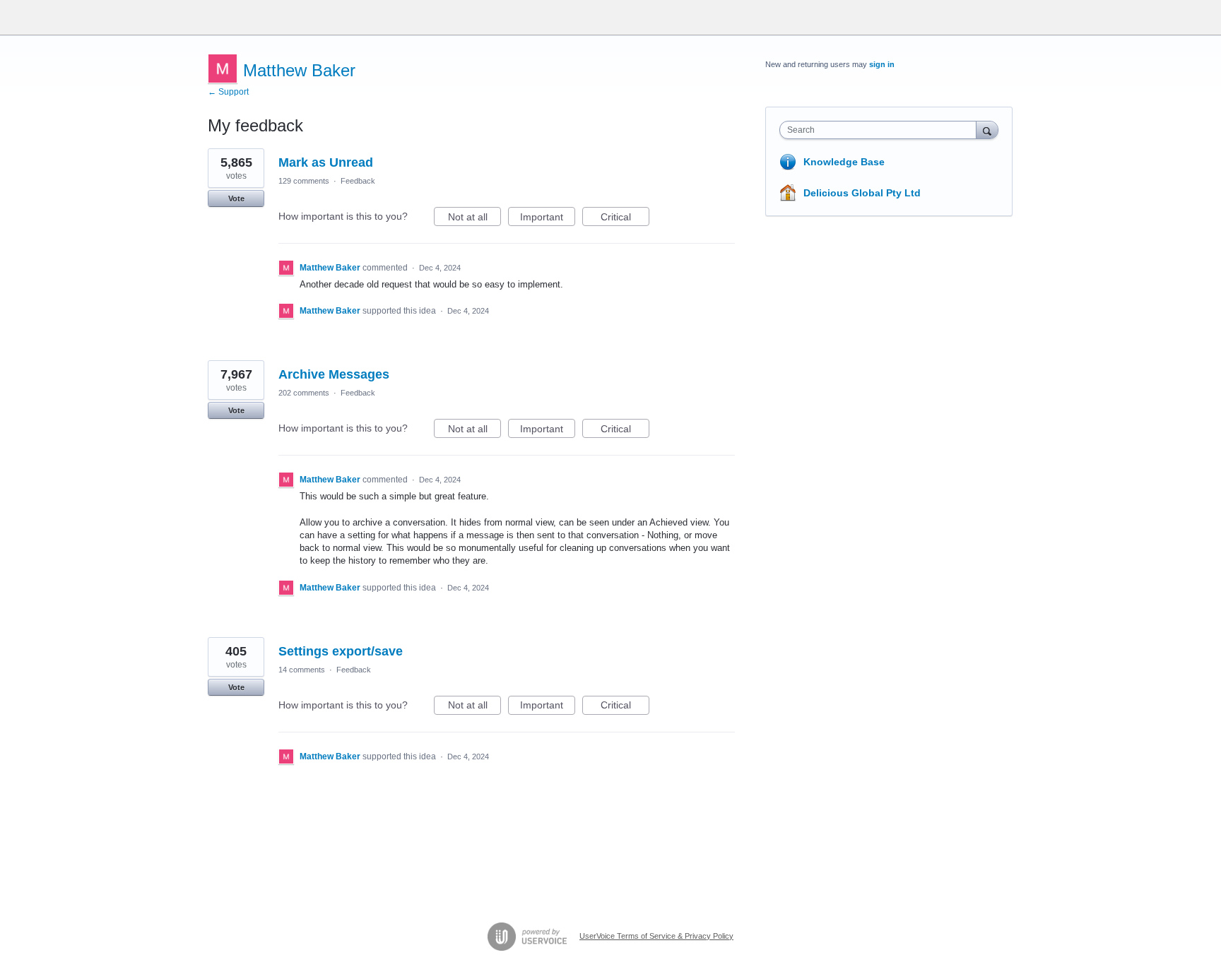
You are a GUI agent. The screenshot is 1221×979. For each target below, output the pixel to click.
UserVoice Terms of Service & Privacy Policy (656, 936)
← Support (228, 92)
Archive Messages (333, 374)
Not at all (474, 218)
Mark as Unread (325, 162)
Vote (236, 198)
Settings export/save (340, 651)
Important (547, 218)
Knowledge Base (844, 161)
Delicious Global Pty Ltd (862, 192)
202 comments (303, 392)
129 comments (303, 181)
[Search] (987, 129)
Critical (625, 218)
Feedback (358, 181)
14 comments (301, 669)
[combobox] (881, 130)
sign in (882, 64)
